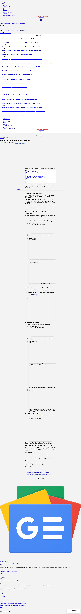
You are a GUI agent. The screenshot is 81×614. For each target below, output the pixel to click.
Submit (9, 611)
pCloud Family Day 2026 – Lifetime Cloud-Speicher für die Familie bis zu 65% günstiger (21, 103)
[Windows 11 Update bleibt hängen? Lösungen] (40, 155)
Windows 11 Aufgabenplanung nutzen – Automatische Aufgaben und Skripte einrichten (20, 42)
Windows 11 (3, 1)
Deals (2, 97)
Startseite (1, 137)
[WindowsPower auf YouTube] (41, 19)
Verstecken (33, 170)
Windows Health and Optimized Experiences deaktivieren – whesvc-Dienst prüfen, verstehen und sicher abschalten (26, 62)
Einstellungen (35, 294)
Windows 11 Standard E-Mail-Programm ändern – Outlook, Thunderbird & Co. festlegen (13, 30)
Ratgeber (3, 3)
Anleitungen (3, 2)
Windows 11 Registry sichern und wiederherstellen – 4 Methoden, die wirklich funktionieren (22, 59)
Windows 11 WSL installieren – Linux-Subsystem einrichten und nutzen (17, 54)
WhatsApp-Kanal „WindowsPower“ (8, 14)
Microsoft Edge (4, 594)
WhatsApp (3, 596)
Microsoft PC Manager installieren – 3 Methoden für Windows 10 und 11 (17, 74)
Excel (2, 593)
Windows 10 (5, 5)
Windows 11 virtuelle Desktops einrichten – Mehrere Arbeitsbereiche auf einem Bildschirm (21, 50)
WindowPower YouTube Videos (7, 12)
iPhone (3, 595)
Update (38, 478)
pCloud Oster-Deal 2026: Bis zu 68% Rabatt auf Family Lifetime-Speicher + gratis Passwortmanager (23, 111)
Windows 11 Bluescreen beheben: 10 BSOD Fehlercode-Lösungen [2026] (39, 474)
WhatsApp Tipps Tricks (6, 8)
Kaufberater (5, 9)
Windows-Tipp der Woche (6, 6)
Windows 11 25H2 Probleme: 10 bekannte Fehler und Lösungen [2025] (38, 472)
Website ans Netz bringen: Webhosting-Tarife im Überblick (14, 87)
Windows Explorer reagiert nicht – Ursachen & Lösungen (36, 470)
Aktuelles (4, 123)
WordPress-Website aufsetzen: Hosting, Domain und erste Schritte (16, 79)
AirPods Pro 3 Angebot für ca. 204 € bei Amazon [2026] (14, 114)
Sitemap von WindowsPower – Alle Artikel (9, 15)
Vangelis (2, 142)
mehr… (3, 117)
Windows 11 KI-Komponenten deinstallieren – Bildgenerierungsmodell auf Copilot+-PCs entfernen (23, 66)
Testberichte (5, 10)
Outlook (3, 592)
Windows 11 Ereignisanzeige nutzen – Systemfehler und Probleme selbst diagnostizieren (12, 23)
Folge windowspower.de (6, 126)
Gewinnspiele (5, 13)
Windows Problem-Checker (7, 7)
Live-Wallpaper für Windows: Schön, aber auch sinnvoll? (14, 83)
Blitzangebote (41, 130)
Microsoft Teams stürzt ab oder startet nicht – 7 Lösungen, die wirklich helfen (18, 70)
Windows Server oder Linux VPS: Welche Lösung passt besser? (15, 90)
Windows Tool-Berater (6, 120)
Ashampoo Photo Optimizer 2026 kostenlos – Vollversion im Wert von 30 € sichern (19, 99)
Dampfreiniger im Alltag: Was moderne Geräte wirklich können (16, 94)
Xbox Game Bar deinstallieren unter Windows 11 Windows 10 (13, 563)
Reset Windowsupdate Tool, (37, 415)
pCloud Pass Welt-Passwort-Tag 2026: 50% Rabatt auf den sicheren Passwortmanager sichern (22, 107)
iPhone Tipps (5, 11)
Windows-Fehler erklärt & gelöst (42, 16)
